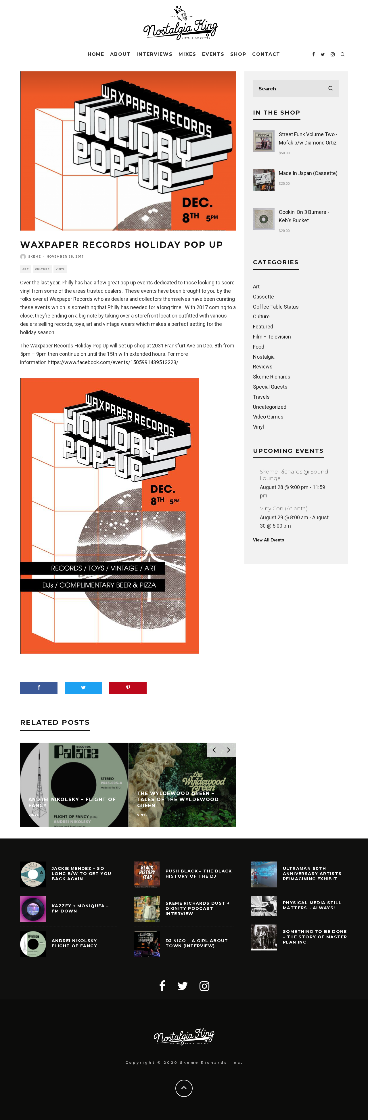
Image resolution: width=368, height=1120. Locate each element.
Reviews (263, 367)
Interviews (155, 54)
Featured (263, 327)
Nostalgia (264, 357)
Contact (266, 54)
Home (96, 54)
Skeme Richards (271, 377)
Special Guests (270, 387)
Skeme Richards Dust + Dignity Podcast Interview (198, 908)
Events (213, 54)
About (120, 54)
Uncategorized (269, 407)
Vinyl (60, 269)
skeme (34, 256)
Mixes (187, 54)
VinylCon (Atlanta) (284, 508)
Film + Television (272, 337)
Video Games (268, 417)
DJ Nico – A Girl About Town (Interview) (197, 943)
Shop (238, 54)
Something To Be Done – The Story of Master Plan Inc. (315, 936)
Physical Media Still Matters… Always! (312, 905)
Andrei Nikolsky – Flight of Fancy (76, 943)
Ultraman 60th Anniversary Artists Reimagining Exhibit (312, 873)
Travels (261, 397)
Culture (42, 269)
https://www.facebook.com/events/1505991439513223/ (113, 362)
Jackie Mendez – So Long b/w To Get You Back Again (82, 873)
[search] (330, 88)
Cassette (263, 297)
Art (25, 269)
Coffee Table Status (276, 307)
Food (258, 347)
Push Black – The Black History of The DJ (199, 873)
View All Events (268, 540)
